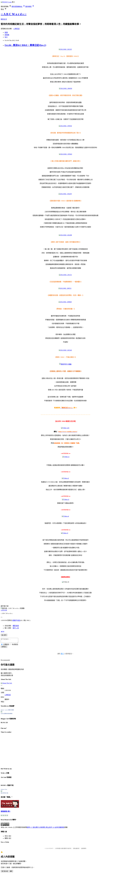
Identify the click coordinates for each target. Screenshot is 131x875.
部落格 (7, 35)
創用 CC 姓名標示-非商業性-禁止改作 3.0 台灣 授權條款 (45, 827)
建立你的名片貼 (4, 793)
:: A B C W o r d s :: (13, 14)
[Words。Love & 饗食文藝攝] (1, 712)
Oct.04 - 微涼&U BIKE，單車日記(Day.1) (25, 45)
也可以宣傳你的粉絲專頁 (6, 713)
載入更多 (4, 635)
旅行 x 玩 (16, 628)
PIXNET (51, 848)
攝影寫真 (16, 626)
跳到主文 (4, 19)
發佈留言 (4, 646)
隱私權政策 (76, 848)
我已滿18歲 (5, 871)
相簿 (6, 32)
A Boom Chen (4, 789)
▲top (2, 631)
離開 (11, 871)
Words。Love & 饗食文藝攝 (7, 710)
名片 (6, 37)
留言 (18, 620)
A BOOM (4, 610)
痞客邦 (14, 620)
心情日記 (16, 28)
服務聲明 (83, 848)
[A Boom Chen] (1, 791)
